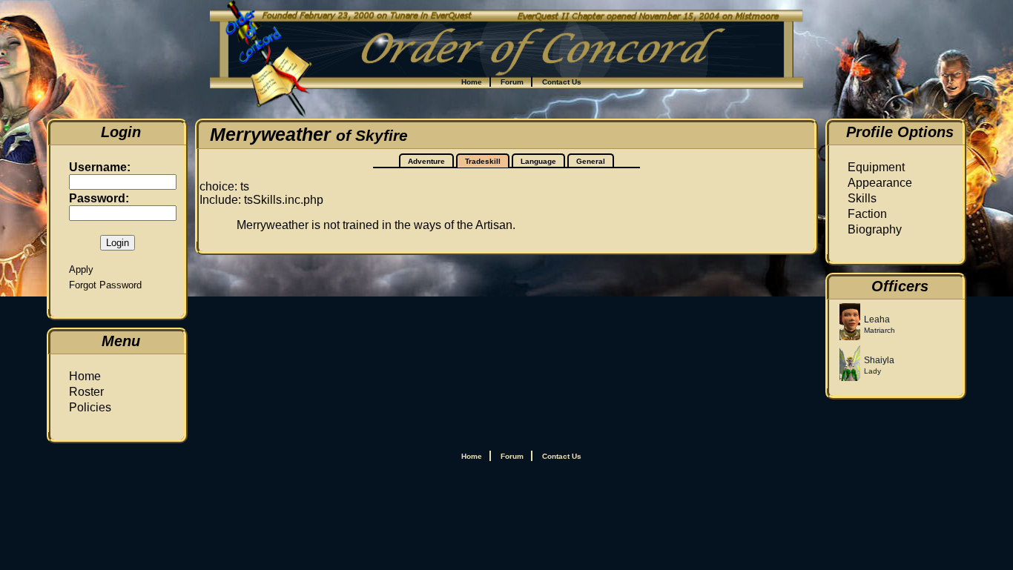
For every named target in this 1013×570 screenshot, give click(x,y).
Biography (875, 229)
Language (538, 161)
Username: (100, 167)
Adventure (426, 161)
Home (471, 82)
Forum (512, 82)
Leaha (877, 319)
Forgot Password (105, 285)
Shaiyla (879, 360)
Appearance (880, 182)
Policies (90, 407)
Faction (867, 214)
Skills (862, 198)
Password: (99, 198)
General (590, 161)
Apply (81, 269)
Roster (86, 391)
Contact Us (561, 82)
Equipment (876, 167)
